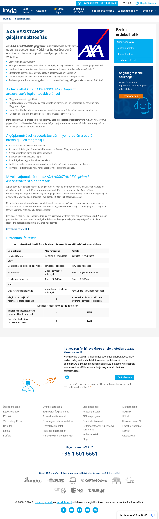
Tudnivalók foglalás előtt (56, 411)
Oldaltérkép (128, 435)
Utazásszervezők (132, 421)
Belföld (7, 435)
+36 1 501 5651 (79, 454)
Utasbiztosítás (125, 54)
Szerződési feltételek (16, 229)
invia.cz (39, 502)
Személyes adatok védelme (58, 421)
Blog (85, 439)
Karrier (125, 430)
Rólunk (126, 416)
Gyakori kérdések (52, 406)
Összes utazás (11, 406)
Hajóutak (7, 426)
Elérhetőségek (130, 406)
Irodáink (126, 411)
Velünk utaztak (90, 434)
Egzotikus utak (11, 411)
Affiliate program (91, 416)
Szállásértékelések (103, 10)
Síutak (6, 430)
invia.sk (49, 502)
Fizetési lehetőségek (54, 430)
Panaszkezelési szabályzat (58, 435)
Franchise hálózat (126, 60)
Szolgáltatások (22, 18)
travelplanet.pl (64, 502)
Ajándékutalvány (125, 42)
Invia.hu (7, 18)
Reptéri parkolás (125, 48)
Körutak (7, 416)
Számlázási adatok (53, 426)
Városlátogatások (12, 421)
